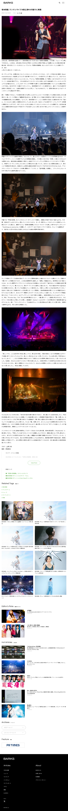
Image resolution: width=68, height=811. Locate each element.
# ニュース (4, 492)
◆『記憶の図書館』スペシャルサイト (17, 473)
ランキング (6, 776)
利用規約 (38, 776)
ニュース (6, 773)
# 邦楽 (3, 497)
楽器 (5, 789)
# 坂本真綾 (4, 487)
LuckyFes (6, 793)
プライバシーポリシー (41, 780)
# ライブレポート (6, 495)
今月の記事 (6, 770)
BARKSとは (38, 770)
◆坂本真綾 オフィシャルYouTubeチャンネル (19, 478)
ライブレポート (7, 783)
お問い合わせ (39, 773)
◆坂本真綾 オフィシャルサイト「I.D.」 (17, 476)
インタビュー (7, 780)
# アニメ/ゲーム (6, 489)
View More (34, 463)
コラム (5, 786)
